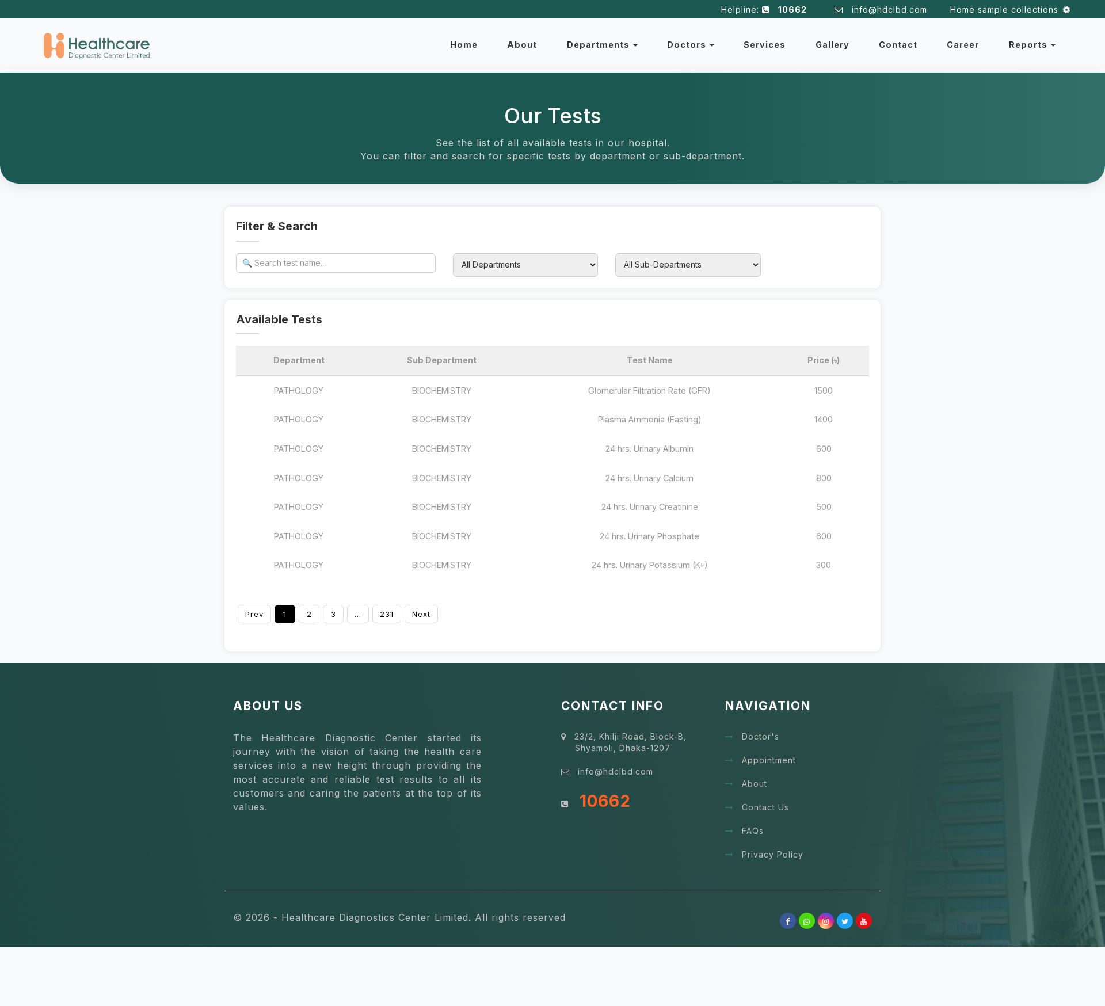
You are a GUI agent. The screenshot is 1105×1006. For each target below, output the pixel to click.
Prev (254, 614)
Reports (1029, 44)
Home (464, 44)
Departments (599, 44)
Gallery (832, 44)
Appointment (769, 760)
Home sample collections (1000, 9)
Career (963, 44)
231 (387, 614)
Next (421, 614)
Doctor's (760, 736)
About (522, 44)
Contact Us (765, 807)
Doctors (687, 44)
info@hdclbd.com (892, 9)
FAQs (753, 831)
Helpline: (764, 9)
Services (765, 44)
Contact (898, 44)
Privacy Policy (772, 854)
